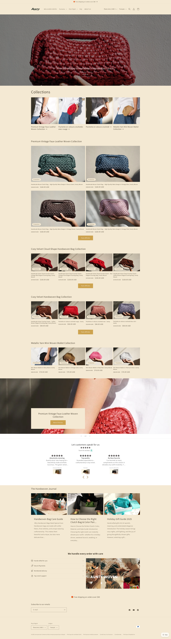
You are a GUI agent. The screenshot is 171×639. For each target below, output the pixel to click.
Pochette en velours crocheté (97, 127)
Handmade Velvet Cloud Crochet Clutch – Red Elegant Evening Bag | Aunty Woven (99, 274)
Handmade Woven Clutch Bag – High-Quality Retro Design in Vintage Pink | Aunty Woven (112, 229)
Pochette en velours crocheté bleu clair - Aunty (125, 322)
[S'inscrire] (64, 609)
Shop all (85, 74)
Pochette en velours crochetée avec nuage (70, 128)
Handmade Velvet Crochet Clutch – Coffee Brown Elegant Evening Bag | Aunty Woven (43, 322)
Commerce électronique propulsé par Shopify (53, 634)
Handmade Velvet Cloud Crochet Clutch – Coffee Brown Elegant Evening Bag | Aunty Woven (125, 275)
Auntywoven (38, 634)
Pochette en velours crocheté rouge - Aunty (71, 321)
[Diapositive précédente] (81, 436)
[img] (85, 447)
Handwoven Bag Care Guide (48, 519)
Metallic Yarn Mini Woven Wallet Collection (126, 128)
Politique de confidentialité (74, 634)
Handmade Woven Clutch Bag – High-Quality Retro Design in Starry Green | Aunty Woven (57, 184)
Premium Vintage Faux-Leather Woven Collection (43, 128)
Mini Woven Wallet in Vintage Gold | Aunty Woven (70, 368)
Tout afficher (85, 238)
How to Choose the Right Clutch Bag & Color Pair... (83, 520)
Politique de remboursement (90, 634)
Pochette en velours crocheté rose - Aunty (98, 321)
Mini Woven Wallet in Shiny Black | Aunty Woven (43, 368)
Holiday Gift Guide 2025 (119, 519)
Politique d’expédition (129, 634)
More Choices (58, 422)
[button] (63, 9)
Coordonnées (118, 634)
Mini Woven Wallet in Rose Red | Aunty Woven (99, 367)
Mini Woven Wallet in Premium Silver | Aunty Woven (126, 368)
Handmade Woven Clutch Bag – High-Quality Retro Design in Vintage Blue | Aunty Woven (112, 184)
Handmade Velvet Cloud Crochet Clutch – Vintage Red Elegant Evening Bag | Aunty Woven (43, 275)
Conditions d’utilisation (106, 634)
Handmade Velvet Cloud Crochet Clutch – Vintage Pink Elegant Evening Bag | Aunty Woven (70, 275)
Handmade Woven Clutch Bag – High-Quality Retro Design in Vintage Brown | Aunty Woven (57, 229)
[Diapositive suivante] (90, 436)
